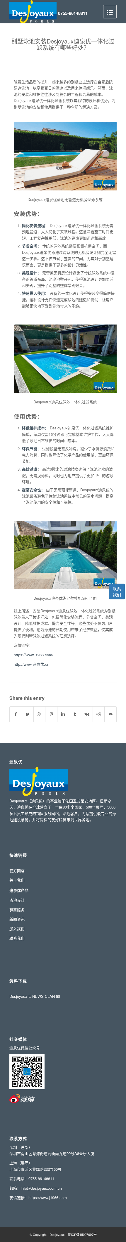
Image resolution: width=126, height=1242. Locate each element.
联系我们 (117, 591)
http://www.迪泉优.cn (31, 664)
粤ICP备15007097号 (82, 1234)
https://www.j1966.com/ (33, 655)
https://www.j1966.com (47, 1197)
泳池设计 (17, 900)
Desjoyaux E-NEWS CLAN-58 (34, 996)
